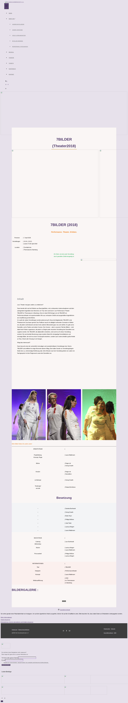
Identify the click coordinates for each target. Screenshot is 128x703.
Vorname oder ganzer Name (10, 658)
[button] (5, 88)
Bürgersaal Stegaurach (20, 46)
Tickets (11, 63)
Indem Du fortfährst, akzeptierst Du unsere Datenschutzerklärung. (26, 662)
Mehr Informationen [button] (6, 617)
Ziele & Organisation (19, 35)
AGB (115, 633)
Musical (11, 52)
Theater (11, 57)
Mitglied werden (17, 41)
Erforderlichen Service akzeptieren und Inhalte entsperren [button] (17, 622)
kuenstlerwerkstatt (65, 610)
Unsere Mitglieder (18, 24)
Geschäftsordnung (108, 633)
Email (3, 660)
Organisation (107, 628)
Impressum (14, 629)
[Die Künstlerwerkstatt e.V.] (14, 2)
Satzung (113, 628)
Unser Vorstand (17, 29)
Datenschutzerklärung (23, 629)
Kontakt (11, 74)
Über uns (12, 18)
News (10, 13)
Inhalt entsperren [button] (5, 619)
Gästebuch (12, 68)
